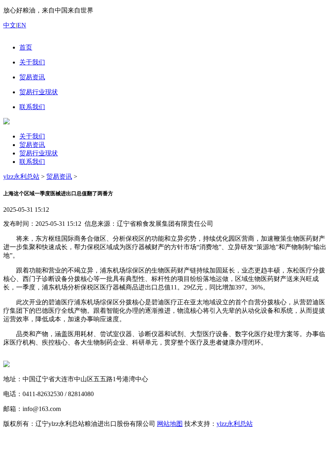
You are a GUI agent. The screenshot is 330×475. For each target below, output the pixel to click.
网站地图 (170, 423)
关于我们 (32, 136)
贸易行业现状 (38, 153)
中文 (9, 25)
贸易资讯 (32, 144)
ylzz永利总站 (21, 176)
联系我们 (32, 161)
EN (21, 25)
